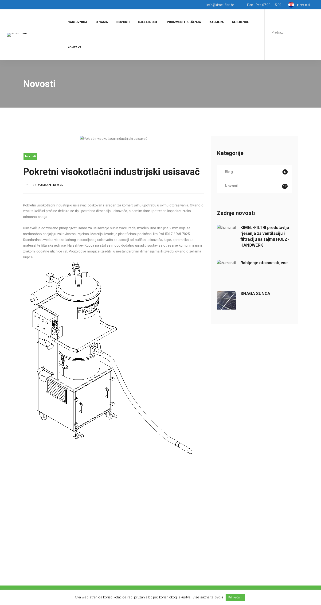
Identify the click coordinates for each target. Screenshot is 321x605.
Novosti (30, 156)
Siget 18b (30, 551)
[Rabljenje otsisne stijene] (226, 263)
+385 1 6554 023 (49, 573)
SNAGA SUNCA (255, 293)
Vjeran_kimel (50, 184)
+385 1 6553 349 (96, 573)
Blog (255, 172)
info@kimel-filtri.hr (131, 551)
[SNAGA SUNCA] (226, 293)
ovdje (219, 597)
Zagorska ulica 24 (84, 551)
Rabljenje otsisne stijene (264, 262)
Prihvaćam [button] (235, 597)
